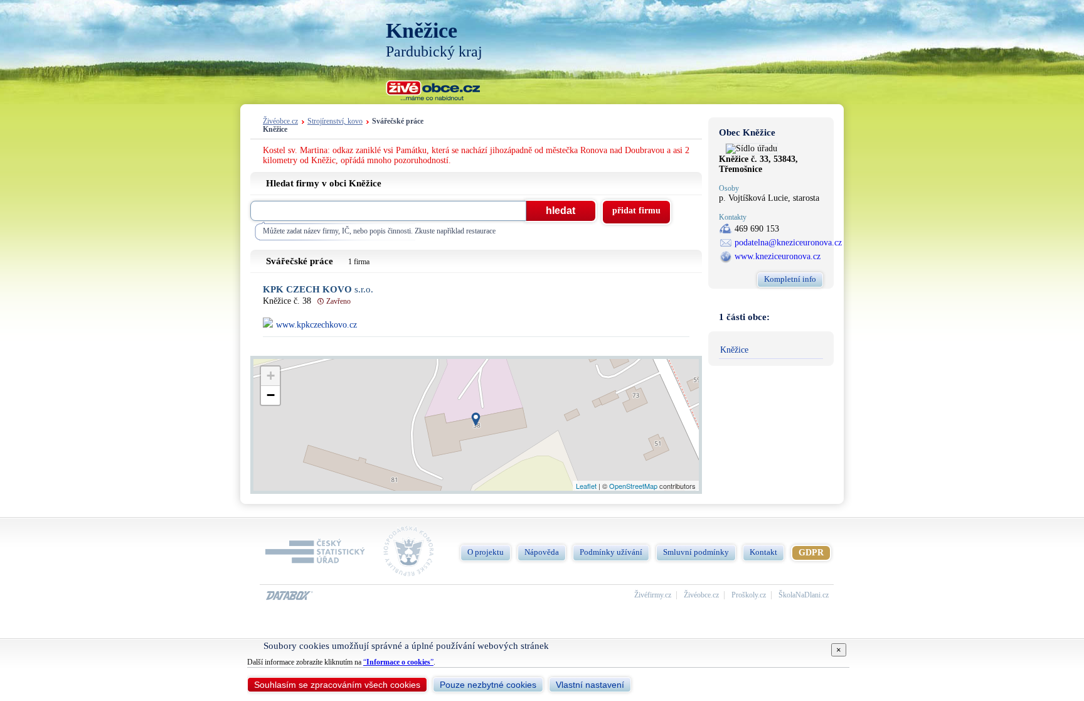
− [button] (271, 395)
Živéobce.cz (280, 121)
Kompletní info (790, 279)
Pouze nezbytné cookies (488, 685)
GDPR (811, 552)
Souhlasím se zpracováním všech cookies (337, 685)
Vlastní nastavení (590, 685)
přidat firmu (636, 210)
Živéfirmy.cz (652, 595)
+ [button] (271, 375)
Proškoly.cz (748, 595)
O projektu (485, 552)
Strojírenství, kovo (335, 121)
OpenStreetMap (633, 486)
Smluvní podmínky (696, 552)
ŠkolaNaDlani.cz (803, 595)
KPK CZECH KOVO (318, 289)
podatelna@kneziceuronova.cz (788, 242)
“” (398, 662)
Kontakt (763, 552)
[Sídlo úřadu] (751, 148)
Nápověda (541, 552)
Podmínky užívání (611, 552)
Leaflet (586, 486)
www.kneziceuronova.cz (778, 256)
